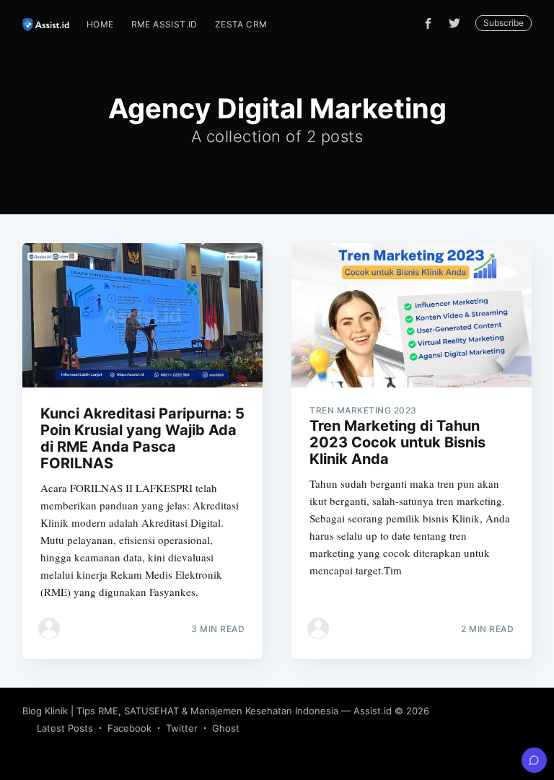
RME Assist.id (164, 24)
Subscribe (503, 22)
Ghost (225, 728)
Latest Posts (65, 728)
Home (100, 24)
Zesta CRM (241, 24)
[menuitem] (100, 24)
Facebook (129, 728)
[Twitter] (458, 23)
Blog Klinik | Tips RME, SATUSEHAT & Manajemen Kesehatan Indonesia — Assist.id (207, 711)
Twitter (182, 728)
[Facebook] (428, 23)
